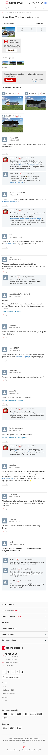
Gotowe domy (39, 8)
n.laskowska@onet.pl (9, 201)
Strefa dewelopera (8, 694)
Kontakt (4, 683)
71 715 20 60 (11, 654)
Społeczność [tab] (9, 23)
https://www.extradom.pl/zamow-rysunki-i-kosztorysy (25, 219)
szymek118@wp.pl (23, 356)
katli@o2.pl (10, 243)
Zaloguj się (10, 80)
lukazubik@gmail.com (17, 182)
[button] (5, 63)
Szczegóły (40, 23)
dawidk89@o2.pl (8, 478)
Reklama (5, 697)
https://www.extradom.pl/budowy (29, 165)
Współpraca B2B (8, 690)
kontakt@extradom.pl (12, 663)
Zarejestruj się (37, 81)
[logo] (14, 2)
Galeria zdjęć (7, 58)
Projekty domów (8, 604)
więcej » (4, 67)
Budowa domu (22, 8)
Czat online (9, 666)
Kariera (4, 701)
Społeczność (10, 13)
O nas (4, 686)
